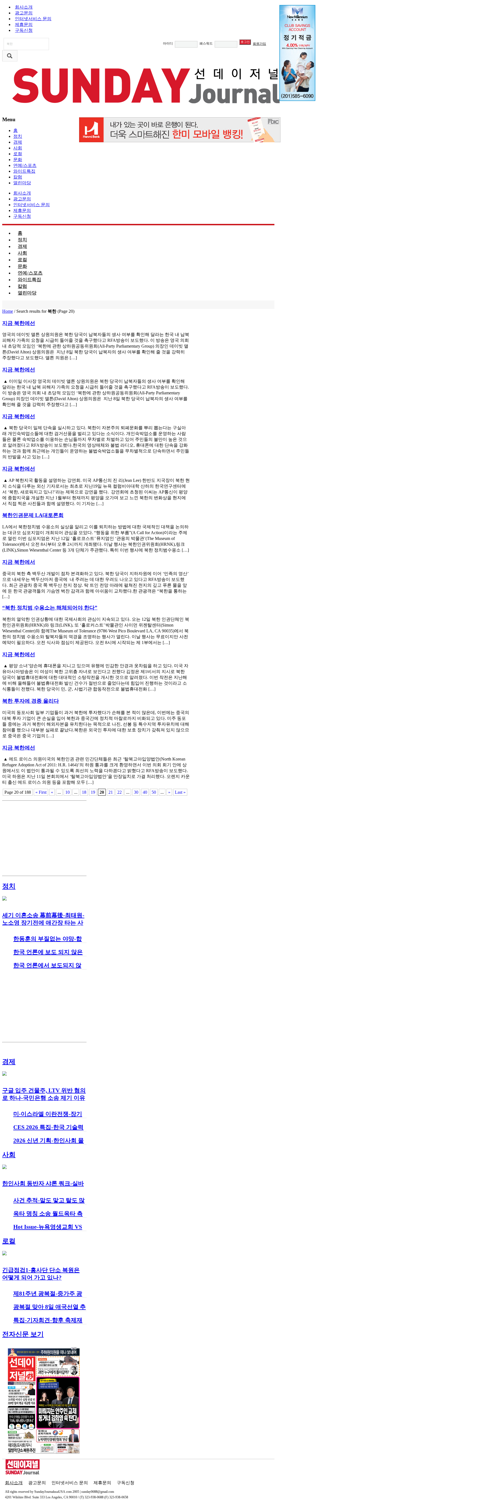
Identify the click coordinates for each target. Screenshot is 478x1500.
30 (136, 792)
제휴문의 (24, 24)
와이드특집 (24, 171)
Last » (180, 792)
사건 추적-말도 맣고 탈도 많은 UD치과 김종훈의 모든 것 (49, 1203)
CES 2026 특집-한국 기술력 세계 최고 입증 (48, 1130)
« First (40, 792)
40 (145, 792)
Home (7, 311)
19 (93, 792)
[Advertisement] (44, 837)
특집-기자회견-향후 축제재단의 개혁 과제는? (47, 1323)
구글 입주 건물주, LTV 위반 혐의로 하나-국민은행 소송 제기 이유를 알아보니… (44, 1098)
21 (110, 792)
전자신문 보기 (23, 1334)
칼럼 (17, 177)
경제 (17, 142)
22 (119, 792)
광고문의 (24, 13)
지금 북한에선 (18, 323)
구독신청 (24, 30)
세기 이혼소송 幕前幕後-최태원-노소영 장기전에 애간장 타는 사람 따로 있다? (43, 922)
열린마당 (22, 182)
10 (67, 792)
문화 (17, 159)
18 (84, 792)
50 (154, 792)
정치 (17, 136)
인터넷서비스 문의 (33, 18)
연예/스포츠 (25, 165)
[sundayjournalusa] (147, 108)
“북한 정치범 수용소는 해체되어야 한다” (49, 608)
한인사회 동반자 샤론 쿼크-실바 (43, 1183)
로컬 (17, 153)
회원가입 (259, 44)
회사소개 (24, 7)
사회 (17, 148)
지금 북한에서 (18, 562)
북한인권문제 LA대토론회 (33, 515)
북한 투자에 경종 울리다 (30, 701)
